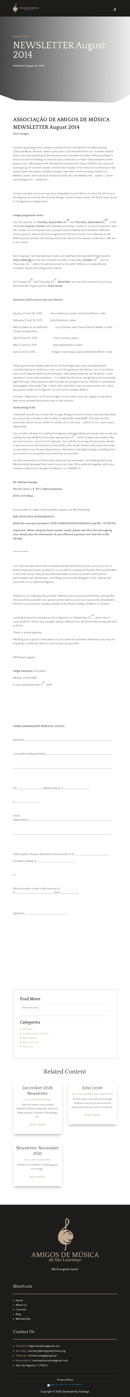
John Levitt (92, 1088)
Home (19, 1300)
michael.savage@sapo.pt (42, 1355)
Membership (23, 1318)
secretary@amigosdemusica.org (47, 1350)
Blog (18, 1314)
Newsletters (20, 36)
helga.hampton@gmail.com (44, 1346)
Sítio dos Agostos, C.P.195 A (31, 1365)
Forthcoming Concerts (36, 1033)
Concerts (21, 1309)
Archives (28, 1029)
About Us (28, 1046)
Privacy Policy (65, 1379)
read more (37, 1124)
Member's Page (91, 1094)
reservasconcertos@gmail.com (50, 1360)
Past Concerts (31, 1042)
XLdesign (84, 1391)
